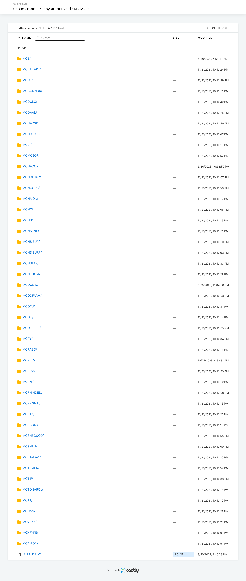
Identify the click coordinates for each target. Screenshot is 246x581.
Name (27, 37)
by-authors (55, 8)
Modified (205, 37)
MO (83, 8)
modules (35, 8)
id (69, 8)
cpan (20, 8)
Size (176, 37)
